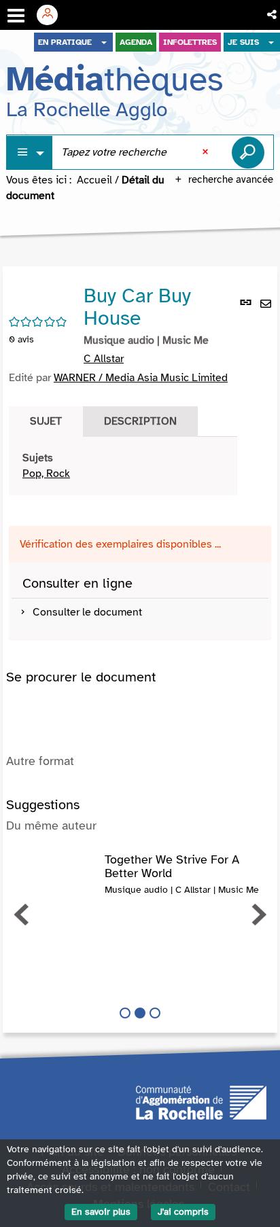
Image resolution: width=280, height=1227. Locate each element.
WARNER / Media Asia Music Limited (141, 378)
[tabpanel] (123, 466)
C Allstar (104, 359)
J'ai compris (183, 1211)
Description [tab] (140, 421)
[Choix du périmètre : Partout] (30, 152)
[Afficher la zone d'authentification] (52, 15)
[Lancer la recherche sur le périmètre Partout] (248, 152)
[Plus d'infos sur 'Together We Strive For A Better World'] (55, 867)
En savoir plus (100, 1211)
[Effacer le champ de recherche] (206, 152)
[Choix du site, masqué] (104, 42)
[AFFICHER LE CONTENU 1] (125, 1013)
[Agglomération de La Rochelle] (201, 1102)
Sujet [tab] (46, 421)
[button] (273, 15)
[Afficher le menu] (16, 15)
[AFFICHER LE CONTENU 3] (155, 1013)
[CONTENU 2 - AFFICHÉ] (140, 1013)
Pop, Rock (46, 473)
